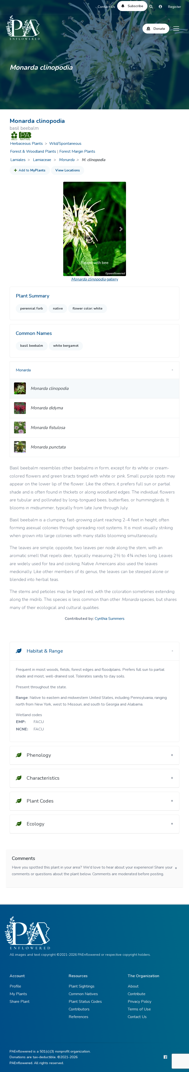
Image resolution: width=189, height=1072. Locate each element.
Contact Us (106, 6)
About (133, 986)
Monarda (66, 160)
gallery (94, 279)
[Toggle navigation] (176, 28)
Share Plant (20, 1001)
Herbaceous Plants (26, 143)
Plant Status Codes (85, 1001)
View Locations (67, 170)
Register (174, 6)
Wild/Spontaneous (65, 143)
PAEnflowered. (21, 1063)
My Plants (18, 994)
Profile (15, 986)
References (78, 1017)
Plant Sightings (81, 986)
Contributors (79, 1009)
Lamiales (18, 160)
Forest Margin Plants (77, 151)
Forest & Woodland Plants (33, 151)
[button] (68, 229)
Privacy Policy (139, 1001)
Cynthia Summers (110, 618)
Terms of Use (139, 1009)
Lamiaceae (42, 160)
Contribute (136, 994)
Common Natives (83, 994)
